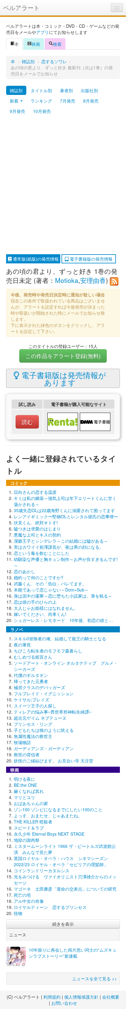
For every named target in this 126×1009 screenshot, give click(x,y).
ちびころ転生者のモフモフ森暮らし (48, 651)
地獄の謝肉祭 (26, 840)
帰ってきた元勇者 (31, 681)
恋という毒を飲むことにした (41, 553)
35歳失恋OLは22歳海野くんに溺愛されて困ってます (64, 510)
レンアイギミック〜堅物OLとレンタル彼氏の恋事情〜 (66, 516)
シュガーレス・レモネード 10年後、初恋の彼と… (63, 620)
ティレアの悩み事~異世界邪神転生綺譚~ (52, 712)
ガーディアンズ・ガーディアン (44, 748)
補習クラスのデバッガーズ (39, 687)
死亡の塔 (22, 895)
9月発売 (17, 111)
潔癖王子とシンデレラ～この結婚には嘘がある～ (61, 541)
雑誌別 (28, 61)
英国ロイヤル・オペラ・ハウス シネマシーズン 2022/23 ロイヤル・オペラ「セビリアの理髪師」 (61, 861)
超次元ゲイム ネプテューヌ (40, 718)
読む (27, 421)
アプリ (42, 32)
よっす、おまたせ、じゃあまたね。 (48, 815)
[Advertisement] (63, 185)
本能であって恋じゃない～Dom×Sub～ (51, 590)
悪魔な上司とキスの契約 (37, 535)
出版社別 (89, 90)
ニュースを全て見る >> (94, 978)
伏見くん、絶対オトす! (36, 522)
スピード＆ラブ (29, 828)
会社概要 (110, 997)
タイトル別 (41, 90)
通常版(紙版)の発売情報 (35, 259)
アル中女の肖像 (29, 901)
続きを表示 (63, 924)
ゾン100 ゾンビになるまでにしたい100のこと (58, 809)
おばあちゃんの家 (31, 803)
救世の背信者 (26, 754)
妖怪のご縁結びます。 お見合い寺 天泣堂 (53, 761)
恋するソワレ (54, 61)
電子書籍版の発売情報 (91, 259)
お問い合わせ (64, 1003)
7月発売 (67, 101)
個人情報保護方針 (81, 997)
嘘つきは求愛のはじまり (37, 529)
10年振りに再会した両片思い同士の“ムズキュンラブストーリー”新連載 (73, 953)
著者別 (66, 90)
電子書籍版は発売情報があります (62, 378)
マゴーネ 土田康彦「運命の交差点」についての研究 (65, 889)
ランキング (41, 101)
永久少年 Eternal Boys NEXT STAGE (49, 834)
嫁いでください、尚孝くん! (40, 614)
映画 (35, 44)
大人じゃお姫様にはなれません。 (46, 608)
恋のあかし (24, 571)
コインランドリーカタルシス (41, 870)
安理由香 (93, 280)
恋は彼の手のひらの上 (35, 602)
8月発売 (90, 101)
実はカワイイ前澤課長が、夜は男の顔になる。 (59, 547)
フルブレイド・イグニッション (44, 693)
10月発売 (42, 111)
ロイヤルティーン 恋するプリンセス (50, 907)
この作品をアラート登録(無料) (63, 356)
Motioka (66, 280)
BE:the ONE (25, 785)
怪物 (18, 913)
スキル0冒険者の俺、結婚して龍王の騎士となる (60, 638)
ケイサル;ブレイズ (31, 699)
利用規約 (52, 997)
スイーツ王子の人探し (35, 706)
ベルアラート (21, 7)
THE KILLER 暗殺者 (33, 822)
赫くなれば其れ (29, 791)
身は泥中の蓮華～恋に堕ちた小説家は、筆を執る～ (63, 596)
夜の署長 (22, 645)
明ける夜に (24, 779)
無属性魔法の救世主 (33, 736)
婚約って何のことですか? (38, 577)
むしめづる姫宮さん (33, 657)
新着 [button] (15, 101)
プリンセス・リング (33, 724)
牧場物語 (22, 742)
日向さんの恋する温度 (35, 492)
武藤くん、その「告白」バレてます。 (50, 583)
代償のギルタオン (31, 675)
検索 (57, 44)
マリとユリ (24, 797)
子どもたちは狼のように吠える (44, 730)
